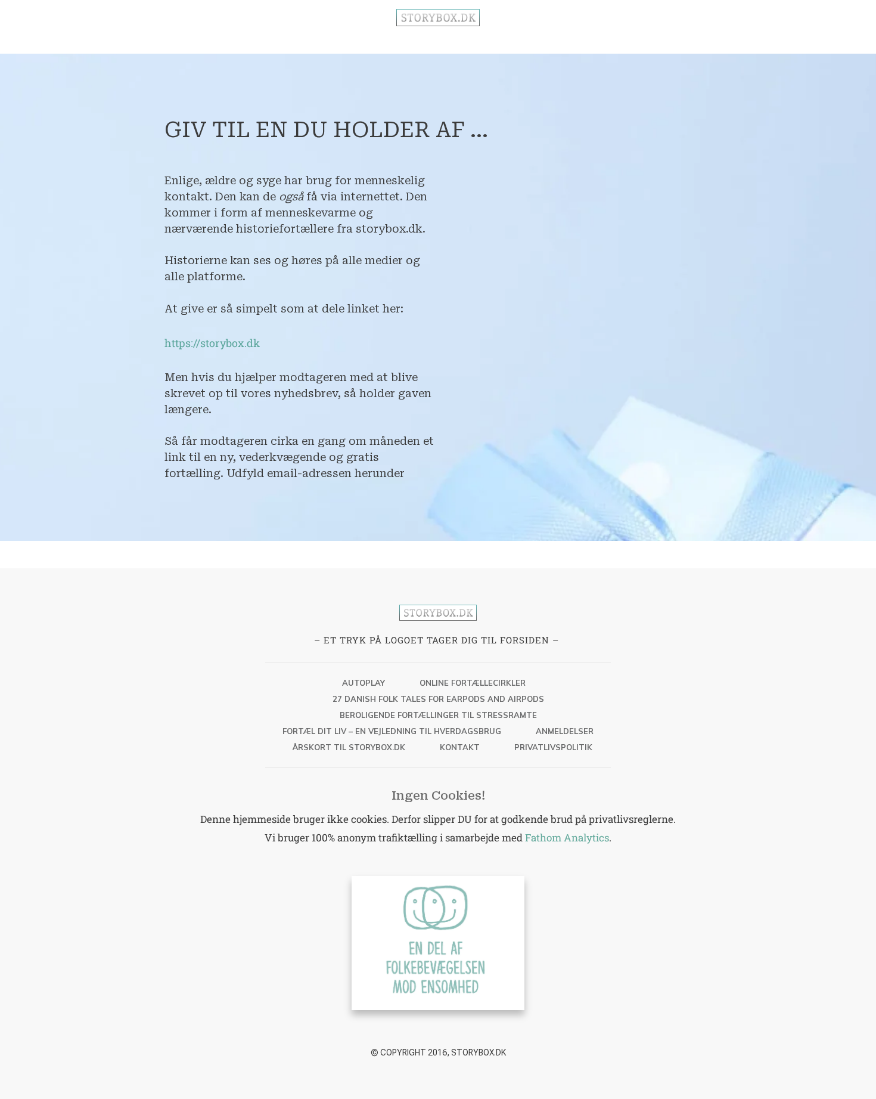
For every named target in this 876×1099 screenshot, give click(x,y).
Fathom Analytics (567, 837)
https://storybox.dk (212, 343)
